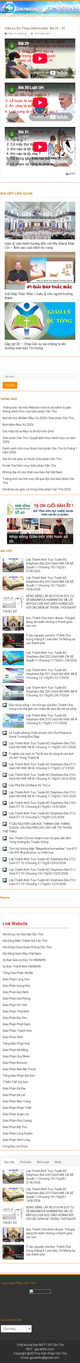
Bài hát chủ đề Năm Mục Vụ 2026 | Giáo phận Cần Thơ (38, 418)
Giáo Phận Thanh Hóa (17, 1030)
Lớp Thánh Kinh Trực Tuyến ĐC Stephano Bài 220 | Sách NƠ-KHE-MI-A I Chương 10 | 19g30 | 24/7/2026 (51, 691)
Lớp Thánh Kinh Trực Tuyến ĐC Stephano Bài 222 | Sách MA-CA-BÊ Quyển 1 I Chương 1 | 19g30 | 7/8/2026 (51, 656)
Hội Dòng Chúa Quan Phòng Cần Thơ (27, 947)
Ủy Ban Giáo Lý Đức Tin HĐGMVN (24, 960)
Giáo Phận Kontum (15, 1062)
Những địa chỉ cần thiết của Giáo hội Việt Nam (33, 472)
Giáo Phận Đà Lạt (14, 1095)
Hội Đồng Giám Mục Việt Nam (22, 953)
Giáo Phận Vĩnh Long (16, 1140)
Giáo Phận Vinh (13, 1037)
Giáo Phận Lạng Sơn (16, 979)
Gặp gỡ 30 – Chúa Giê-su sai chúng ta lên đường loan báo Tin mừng (35, 346)
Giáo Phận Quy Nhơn (16, 1056)
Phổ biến (26, 1162)
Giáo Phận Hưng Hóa (16, 985)
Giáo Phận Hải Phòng (17, 998)
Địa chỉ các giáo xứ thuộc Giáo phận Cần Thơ (32, 459)
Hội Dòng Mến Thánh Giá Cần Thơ (25, 940)
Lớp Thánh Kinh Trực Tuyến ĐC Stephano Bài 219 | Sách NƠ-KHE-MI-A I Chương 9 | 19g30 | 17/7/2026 (51, 719)
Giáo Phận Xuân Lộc (16, 1114)
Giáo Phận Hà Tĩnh (15, 1005)
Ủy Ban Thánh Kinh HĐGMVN (22, 966)
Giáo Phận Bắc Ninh (16, 992)
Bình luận (43, 1162)
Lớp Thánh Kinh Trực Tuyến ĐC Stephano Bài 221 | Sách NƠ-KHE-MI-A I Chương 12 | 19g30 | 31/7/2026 (51, 673)
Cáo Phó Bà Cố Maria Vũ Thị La (29, 785)
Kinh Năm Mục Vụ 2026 (18, 424)
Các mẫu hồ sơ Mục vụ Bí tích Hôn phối (28, 431)
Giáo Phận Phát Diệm (17, 1024)
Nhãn (58, 1162)
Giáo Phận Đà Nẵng (15, 1050)
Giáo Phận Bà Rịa (14, 1088)
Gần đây (9, 1162)
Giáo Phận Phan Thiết (17, 1107)
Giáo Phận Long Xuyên (18, 1133)
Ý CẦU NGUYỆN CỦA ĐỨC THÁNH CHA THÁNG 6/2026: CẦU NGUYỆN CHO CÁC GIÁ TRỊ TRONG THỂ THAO (37, 827)
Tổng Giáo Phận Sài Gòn (19, 1075)
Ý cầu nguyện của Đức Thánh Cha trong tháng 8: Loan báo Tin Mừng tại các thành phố (50, 639)
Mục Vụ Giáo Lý (18, 33)
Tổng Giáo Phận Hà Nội (18, 973)
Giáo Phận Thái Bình (16, 1011)
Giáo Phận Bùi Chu (15, 1018)
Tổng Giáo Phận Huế (16, 1043)
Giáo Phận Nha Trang (17, 1101)
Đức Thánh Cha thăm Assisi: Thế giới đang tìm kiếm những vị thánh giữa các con (50, 621)
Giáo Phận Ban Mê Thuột (19, 1069)
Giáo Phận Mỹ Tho (15, 1127)
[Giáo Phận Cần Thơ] (40, 9)
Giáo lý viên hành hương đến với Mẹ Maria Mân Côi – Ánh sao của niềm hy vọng (39, 246)
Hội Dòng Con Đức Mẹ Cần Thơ (23, 934)
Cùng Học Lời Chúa (15, 1146)
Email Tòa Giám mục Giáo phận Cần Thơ (29, 465)
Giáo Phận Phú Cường (17, 1120)
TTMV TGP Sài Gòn (15, 1082)
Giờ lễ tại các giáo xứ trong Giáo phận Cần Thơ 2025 (37, 489)
